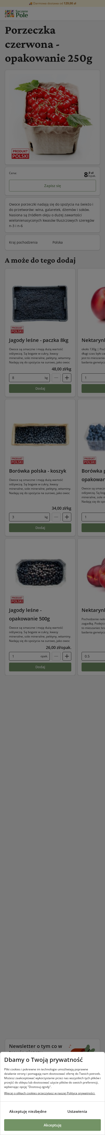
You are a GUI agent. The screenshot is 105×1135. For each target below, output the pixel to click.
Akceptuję (53, 1125)
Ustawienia (77, 1111)
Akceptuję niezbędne (28, 1111)
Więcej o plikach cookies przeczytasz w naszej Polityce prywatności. (49, 1093)
